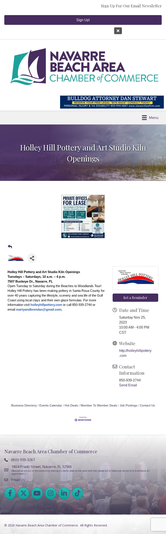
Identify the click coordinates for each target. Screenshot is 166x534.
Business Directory (24, 405)
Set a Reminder (135, 297)
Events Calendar (50, 405)
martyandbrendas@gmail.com (38, 309)
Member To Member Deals (99, 405)
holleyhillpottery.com (46, 304)
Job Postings (128, 405)
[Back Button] (10, 247)
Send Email (128, 385)
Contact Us (147, 405)
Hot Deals (71, 405)
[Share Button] (32, 258)
